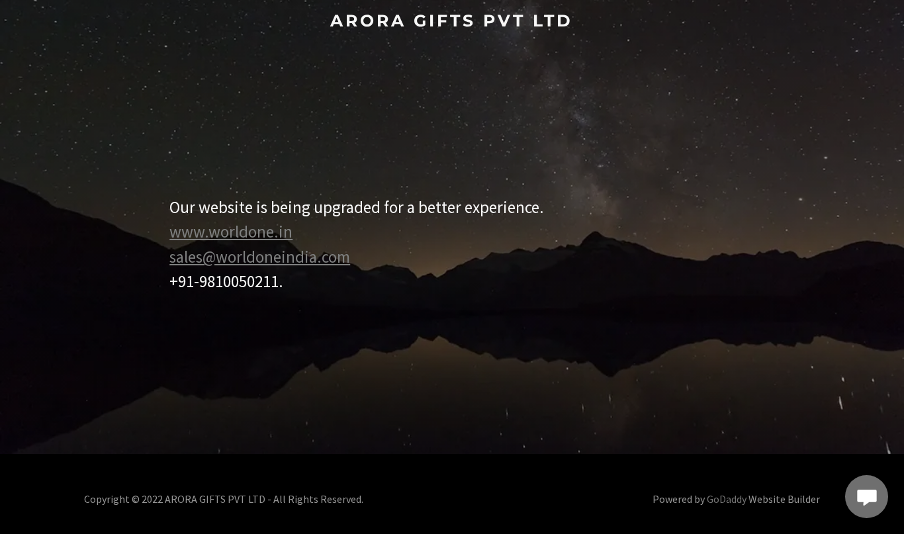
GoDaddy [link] (726, 499)
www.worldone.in (231, 231)
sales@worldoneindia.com (259, 256)
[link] (452, 22)
